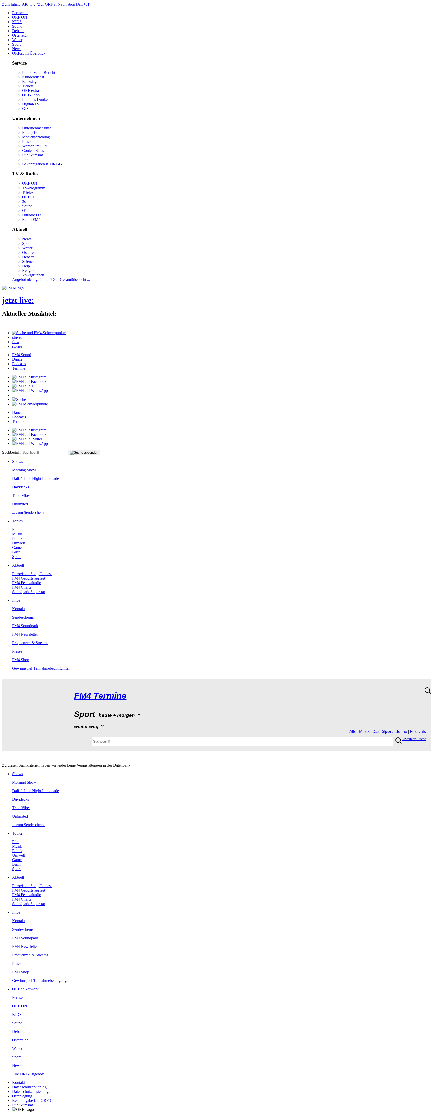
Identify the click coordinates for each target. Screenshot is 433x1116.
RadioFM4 (31, 219)
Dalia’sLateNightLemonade (35, 478)
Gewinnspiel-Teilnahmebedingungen (41, 668)
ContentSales (33, 150)
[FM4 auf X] (23, 386)
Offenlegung (22, 1096)
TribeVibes (21, 495)
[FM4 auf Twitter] (27, 439)
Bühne (401, 731)
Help (26, 266)
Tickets (27, 86)
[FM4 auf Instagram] (29, 377)
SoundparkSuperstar (28, 592)
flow (15, 342)
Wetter (17, 40)
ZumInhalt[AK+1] (17, 4)
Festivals (418, 731)
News (16, 49)
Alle (352, 731)
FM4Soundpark (25, 626)
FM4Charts (21, 587)
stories (17, 346)
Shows (17, 461)
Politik (17, 538)
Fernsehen (20, 13)
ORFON (19, 17)
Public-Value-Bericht (38, 72)
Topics (17, 521)
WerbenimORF (35, 146)
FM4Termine (100, 695)
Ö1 (24, 210)
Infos (16, 600)
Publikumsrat (32, 155)
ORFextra (30, 90)
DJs (375, 731)
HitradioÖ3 (31, 215)
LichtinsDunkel (35, 99)
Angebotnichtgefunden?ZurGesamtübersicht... (51, 279)
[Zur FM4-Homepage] (13, 288)
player (17, 337)
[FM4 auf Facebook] (29, 381)
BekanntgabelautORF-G (32, 1100)
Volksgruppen (33, 275)
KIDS (17, 22)
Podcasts (19, 364)
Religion (29, 270)
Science (28, 261)
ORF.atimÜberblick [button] (28, 53)
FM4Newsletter (25, 634)
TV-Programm (33, 188)
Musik (17, 534)
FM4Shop (20, 660)
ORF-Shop (31, 95)
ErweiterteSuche (414, 739)
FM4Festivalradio (26, 583)
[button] (39, 333)
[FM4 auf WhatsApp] (30, 390)
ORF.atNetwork (25, 989)
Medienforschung (36, 137)
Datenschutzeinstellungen (32, 1091)
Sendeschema (23, 617)
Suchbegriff (11, 452)
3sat (25, 201)
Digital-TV (31, 104)
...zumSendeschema (28, 512)
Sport (16, 44)
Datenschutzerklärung (29, 1087)
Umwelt (18, 543)
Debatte (18, 31)
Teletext (28, 192)
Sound (17, 26)
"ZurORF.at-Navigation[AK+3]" (63, 4)
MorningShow (24, 470)
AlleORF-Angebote (28, 1074)
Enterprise (30, 132)
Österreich (20, 35)
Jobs (25, 159)
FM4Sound (21, 355)
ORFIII (28, 197)
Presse (27, 141)
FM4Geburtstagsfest (28, 578)
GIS (25, 108)
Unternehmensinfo (36, 128)
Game (17, 547)
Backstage (30, 81)
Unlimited (20, 504)
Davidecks (20, 487)
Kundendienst (33, 77)
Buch (16, 552)
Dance (17, 359)
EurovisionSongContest (32, 574)
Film (15, 529)
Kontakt (18, 609)
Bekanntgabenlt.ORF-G (42, 164)
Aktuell (18, 565)
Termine (18, 368)
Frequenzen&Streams (30, 643)
